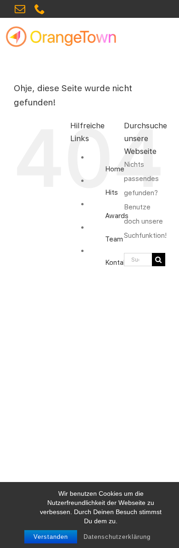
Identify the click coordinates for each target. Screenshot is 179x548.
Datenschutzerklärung (117, 536)
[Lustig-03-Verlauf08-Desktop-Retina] (66, 28)
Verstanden (51, 536)
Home (114, 169)
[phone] (39, 9)
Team (114, 239)
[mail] (20, 9)
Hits (111, 192)
